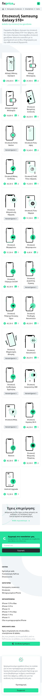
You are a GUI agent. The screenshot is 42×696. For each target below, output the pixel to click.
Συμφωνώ (21, 690)
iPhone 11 (6, 617)
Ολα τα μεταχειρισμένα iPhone (14, 620)
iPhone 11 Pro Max (9, 612)
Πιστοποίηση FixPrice (10, 574)
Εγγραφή (21, 550)
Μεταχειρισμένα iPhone (11, 593)
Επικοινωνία (7, 577)
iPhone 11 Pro (7, 615)
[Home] (8, 3)
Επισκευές (6, 590)
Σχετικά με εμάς (8, 571)
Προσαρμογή (21, 685)
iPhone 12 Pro (7, 606)
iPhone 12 (6, 609)
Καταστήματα (10, 150)
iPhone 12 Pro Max (9, 603)
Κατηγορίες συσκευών (10, 587)
